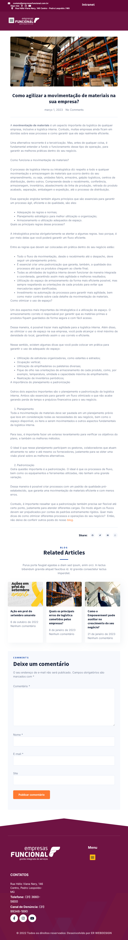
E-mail (18, 754)
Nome (18, 734)
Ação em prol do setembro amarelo (22, 613)
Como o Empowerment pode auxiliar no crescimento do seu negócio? (101, 619)
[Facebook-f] (22, 6)
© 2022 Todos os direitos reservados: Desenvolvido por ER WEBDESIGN (64, 933)
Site (15, 773)
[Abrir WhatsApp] (120, 931)
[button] (11, 20)
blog (70, 520)
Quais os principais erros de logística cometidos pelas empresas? (61, 617)
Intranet (88, 5)
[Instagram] (26, 6)
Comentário (21, 686)
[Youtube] (30, 6)
